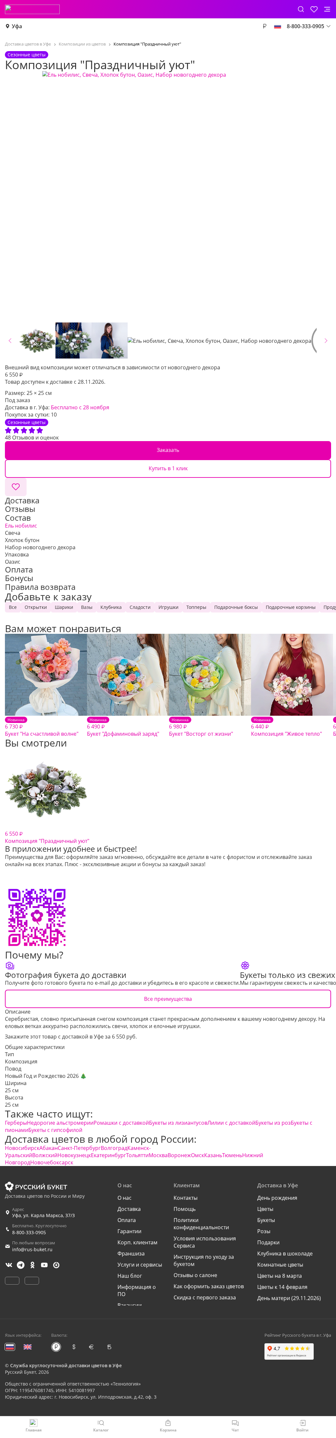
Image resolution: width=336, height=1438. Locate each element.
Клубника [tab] (111, 607)
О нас (124, 1197)
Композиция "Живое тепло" (286, 727)
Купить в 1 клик (168, 468)
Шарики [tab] (64, 607)
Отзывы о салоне (195, 1275)
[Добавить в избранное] (16, 487)
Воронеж (179, 1155)
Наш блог (129, 1275)
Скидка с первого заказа (205, 1297)
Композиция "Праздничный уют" (47, 837)
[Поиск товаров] (301, 9)
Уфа (17, 26)
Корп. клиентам (137, 1242)
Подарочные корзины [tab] (291, 607)
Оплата (126, 1220)
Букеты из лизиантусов (178, 1122)
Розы (263, 1231)
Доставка (129, 1209)
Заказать (168, 450)
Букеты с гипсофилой (55, 1130)
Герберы (16, 1122)
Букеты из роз (273, 1122)
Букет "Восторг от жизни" (201, 727)
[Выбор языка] (278, 26)
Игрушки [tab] (168, 607)
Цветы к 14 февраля (282, 1287)
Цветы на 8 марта (279, 1275)
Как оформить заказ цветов (209, 1286)
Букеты (266, 1220)
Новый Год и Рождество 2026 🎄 (46, 1075)
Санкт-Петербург (79, 1148)
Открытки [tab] (36, 607)
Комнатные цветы (280, 1264)
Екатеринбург (108, 1155)
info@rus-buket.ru (32, 1249)
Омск (197, 1155)
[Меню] (327, 9)
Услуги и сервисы (139, 1264)
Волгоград (114, 1148)
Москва (158, 1155)
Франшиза (131, 1253)
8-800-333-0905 (29, 1232)
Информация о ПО (136, 1290)
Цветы (265, 1209)
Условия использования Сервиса (205, 1242)
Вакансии (129, 1305)
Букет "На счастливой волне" (41, 727)
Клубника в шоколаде (285, 1253)
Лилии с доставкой (231, 1122)
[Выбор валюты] (264, 26)
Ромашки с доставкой (121, 1122)
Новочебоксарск (51, 1162)
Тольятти (137, 1155)
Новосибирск (22, 1148)
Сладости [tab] (140, 607)
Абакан (48, 1148)
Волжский (44, 1155)
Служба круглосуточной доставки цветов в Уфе (66, 1365)
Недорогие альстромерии (60, 1122)
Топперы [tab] (196, 607)
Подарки (268, 1242)
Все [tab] (13, 607)
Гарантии (129, 1231)
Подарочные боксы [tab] (236, 607)
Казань (213, 1155)
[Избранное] (314, 9)
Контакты (186, 1197)
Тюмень (232, 1155)
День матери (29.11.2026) (289, 1298)
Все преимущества (168, 998)
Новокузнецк (74, 1155)
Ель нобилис (21, 525)
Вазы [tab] (87, 607)
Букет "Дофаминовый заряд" (123, 727)
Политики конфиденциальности (201, 1223)
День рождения (277, 1197)
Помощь (185, 1209)
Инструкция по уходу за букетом (204, 1260)
